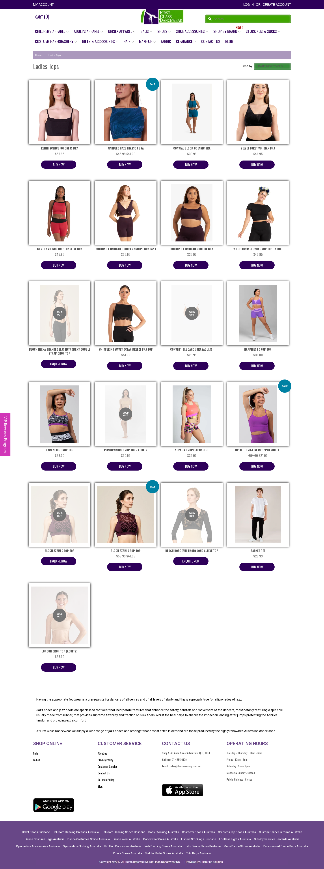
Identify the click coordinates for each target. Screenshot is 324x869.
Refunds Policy (106, 779)
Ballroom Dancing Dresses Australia (76, 832)
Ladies (36, 760)
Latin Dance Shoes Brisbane (203, 846)
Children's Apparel (50, 31)
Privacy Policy (105, 760)
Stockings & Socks (262, 31)
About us (102, 753)
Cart (42, 16)
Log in (248, 4)
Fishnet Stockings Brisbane (198, 839)
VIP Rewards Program (5, 435)
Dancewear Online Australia (160, 839)
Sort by (247, 66)
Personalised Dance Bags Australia (285, 846)
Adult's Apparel (87, 31)
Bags (145, 31)
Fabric (166, 41)
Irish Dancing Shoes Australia (163, 846)
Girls (35, 753)
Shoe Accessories (191, 31)
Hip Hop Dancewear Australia (123, 846)
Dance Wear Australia (126, 839)
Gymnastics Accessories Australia (38, 846)
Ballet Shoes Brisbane (36, 832)
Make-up (146, 41)
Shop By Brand (225, 31)
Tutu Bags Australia (198, 853)
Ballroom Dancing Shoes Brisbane (123, 832)
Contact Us (210, 41)
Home (38, 55)
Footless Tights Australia (235, 839)
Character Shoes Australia (198, 832)
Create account (277, 4)
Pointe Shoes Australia (127, 853)
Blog (229, 41)
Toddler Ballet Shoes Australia (164, 853)
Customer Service (107, 766)
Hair (127, 41)
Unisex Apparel (120, 31)
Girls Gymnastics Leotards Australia (276, 839)
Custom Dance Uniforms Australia (280, 832)
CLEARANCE (185, 41)
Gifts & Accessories (99, 41)
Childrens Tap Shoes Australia (237, 832)
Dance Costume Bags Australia (44, 839)
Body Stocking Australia (163, 832)
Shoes (162, 31)
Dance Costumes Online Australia (88, 839)
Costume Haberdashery (54, 41)
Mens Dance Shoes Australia (242, 846)
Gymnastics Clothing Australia (82, 846)
